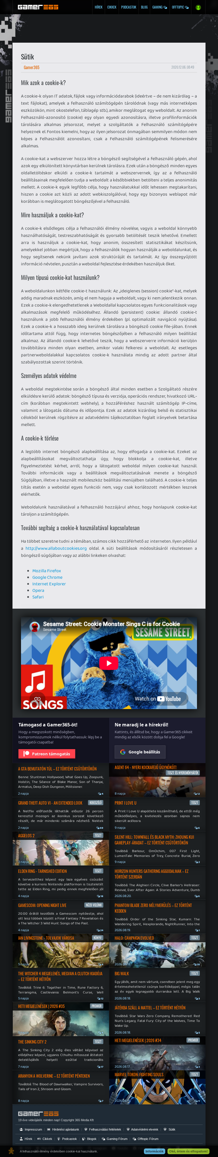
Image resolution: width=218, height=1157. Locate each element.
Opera (38, 590)
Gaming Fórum (116, 1139)
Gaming (157, 7)
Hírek (98, 7)
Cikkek (111, 7)
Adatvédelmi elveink (144, 1129)
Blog (144, 7)
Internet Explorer (49, 583)
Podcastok (128, 7)
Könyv (98, 937)
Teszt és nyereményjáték (182, 772)
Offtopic (178, 7)
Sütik (171, 1129)
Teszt (98, 835)
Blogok (91, 1139)
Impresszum (33, 1129)
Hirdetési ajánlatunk (65, 1129)
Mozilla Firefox (46, 570)
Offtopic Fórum (147, 1139)
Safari (38, 597)
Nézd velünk (94, 905)
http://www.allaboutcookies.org (56, 548)
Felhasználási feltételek (104, 1129)
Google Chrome (47, 577)
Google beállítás (144, 752)
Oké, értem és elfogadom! (188, 1151)
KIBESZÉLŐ (96, 802)
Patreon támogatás (51, 754)
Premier (97, 1006)
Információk (155, 1151)
